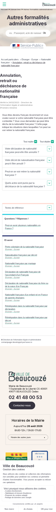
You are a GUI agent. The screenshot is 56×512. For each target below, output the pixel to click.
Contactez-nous (22, 405)
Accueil (4, 9)
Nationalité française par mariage (20, 263)
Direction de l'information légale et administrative (22, 340)
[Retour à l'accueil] (49, 4)
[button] (28, 150)
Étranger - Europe (30, 59)
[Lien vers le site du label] (16, 456)
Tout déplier (45, 141)
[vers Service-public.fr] (28, 46)
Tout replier (28, 141)
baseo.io (28, 342)
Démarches (15, 9)
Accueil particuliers (10, 59)
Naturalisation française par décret (21, 255)
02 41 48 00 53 (25, 397)
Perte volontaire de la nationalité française (24, 246)
